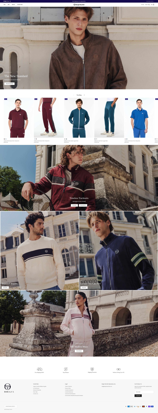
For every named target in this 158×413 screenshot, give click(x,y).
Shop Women (83, 205)
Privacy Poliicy (68, 388)
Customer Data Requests (70, 393)
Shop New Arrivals (9, 83)
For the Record (36, 388)
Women (13, 4)
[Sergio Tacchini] (79, 5)
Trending (79, 95)
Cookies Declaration (69, 390)
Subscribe (138, 395)
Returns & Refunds (37, 390)
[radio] (4, 139)
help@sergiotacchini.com (107, 386)
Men (9, 4)
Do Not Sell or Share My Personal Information (74, 395)
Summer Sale (19, 4)
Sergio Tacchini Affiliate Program (39, 386)
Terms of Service (68, 386)
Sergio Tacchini (9, 409)
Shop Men (74, 205)
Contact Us (35, 393)
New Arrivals (80, 1)
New (4, 4)
